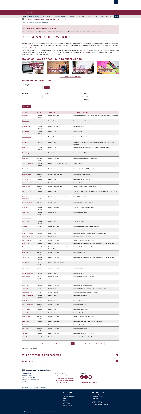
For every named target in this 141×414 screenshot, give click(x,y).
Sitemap (32, 387)
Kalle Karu (25, 230)
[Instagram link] (82, 377)
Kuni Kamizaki (26, 186)
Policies (102, 16)
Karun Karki (25, 221)
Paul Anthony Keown (27, 300)
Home (24, 16)
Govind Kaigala (26, 153)
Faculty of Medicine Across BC (100, 404)
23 (89, 343)
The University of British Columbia (25, 5)
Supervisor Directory (39, 19)
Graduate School (25, 22)
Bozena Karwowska (27, 233)
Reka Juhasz (25, 121)
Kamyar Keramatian (27, 304)
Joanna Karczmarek (27, 202)
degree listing (85, 52)
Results (86, 99)
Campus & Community (60, 16)
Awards (72, 16)
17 (65, 343)
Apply (116, 16)
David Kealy (25, 268)
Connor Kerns (26, 309)
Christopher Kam (26, 179)
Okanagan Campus (97, 396)
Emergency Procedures (27, 411)
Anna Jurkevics (26, 137)
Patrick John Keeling (27, 273)
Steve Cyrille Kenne (27, 295)
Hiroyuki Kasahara (27, 236)
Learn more (32, 47)
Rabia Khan (25, 328)
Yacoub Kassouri (26, 246)
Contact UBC (66, 395)
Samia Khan (25, 333)
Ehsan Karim (25, 207)
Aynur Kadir (25, 147)
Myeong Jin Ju (26, 115)
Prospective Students (33, 16)
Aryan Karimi (25, 212)
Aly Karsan (25, 226)
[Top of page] (23, 19)
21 (81, 343)
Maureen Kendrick (27, 292)
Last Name (25, 93)
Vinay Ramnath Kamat (28, 182)
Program (46, 93)
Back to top (25, 387)
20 (77, 343)
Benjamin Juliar (26, 126)
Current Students (47, 16)
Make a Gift (66, 404)
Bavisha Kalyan (26, 174)
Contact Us (25, 381)
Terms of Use (37, 411)
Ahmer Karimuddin (27, 218)
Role (85, 93)
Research (43, 387)
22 (85, 343)
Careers (65, 402)
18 (69, 343)
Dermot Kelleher (26, 282)
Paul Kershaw (26, 316)
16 (61, 343)
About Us (108, 16)
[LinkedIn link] (86, 377)
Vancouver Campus (97, 395)
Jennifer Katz (25, 257)
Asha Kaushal (26, 262)
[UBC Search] (116, 2)
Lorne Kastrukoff (26, 252)
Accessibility (54, 411)
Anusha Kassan (26, 243)
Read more (97, 31)
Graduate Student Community (65, 380)
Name (24, 112)
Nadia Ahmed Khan (27, 324)
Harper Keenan (26, 276)
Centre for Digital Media (98, 403)
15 (57, 343)
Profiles (37, 387)
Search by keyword (28, 85)
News (65, 398)
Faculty (51, 112)
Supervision (80, 16)
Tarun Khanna (26, 336)
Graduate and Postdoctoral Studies (70, 370)
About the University (68, 396)
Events (65, 400)
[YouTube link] (90, 377)
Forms (95, 16)
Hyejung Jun (25, 131)
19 (73, 343)
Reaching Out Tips (62, 19)
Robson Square (96, 401)
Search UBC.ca (67, 405)
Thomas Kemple (26, 288)
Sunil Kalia (25, 158)
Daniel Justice (26, 142)
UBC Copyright (45, 411)
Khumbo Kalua (26, 168)
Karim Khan (25, 321)
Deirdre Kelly (25, 285)
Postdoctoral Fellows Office (65, 378)
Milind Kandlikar (26, 191)
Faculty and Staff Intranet (64, 382)
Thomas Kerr (25, 312)
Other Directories (50, 19)
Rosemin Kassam (27, 240)
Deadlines (88, 16)
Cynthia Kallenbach (27, 163)
